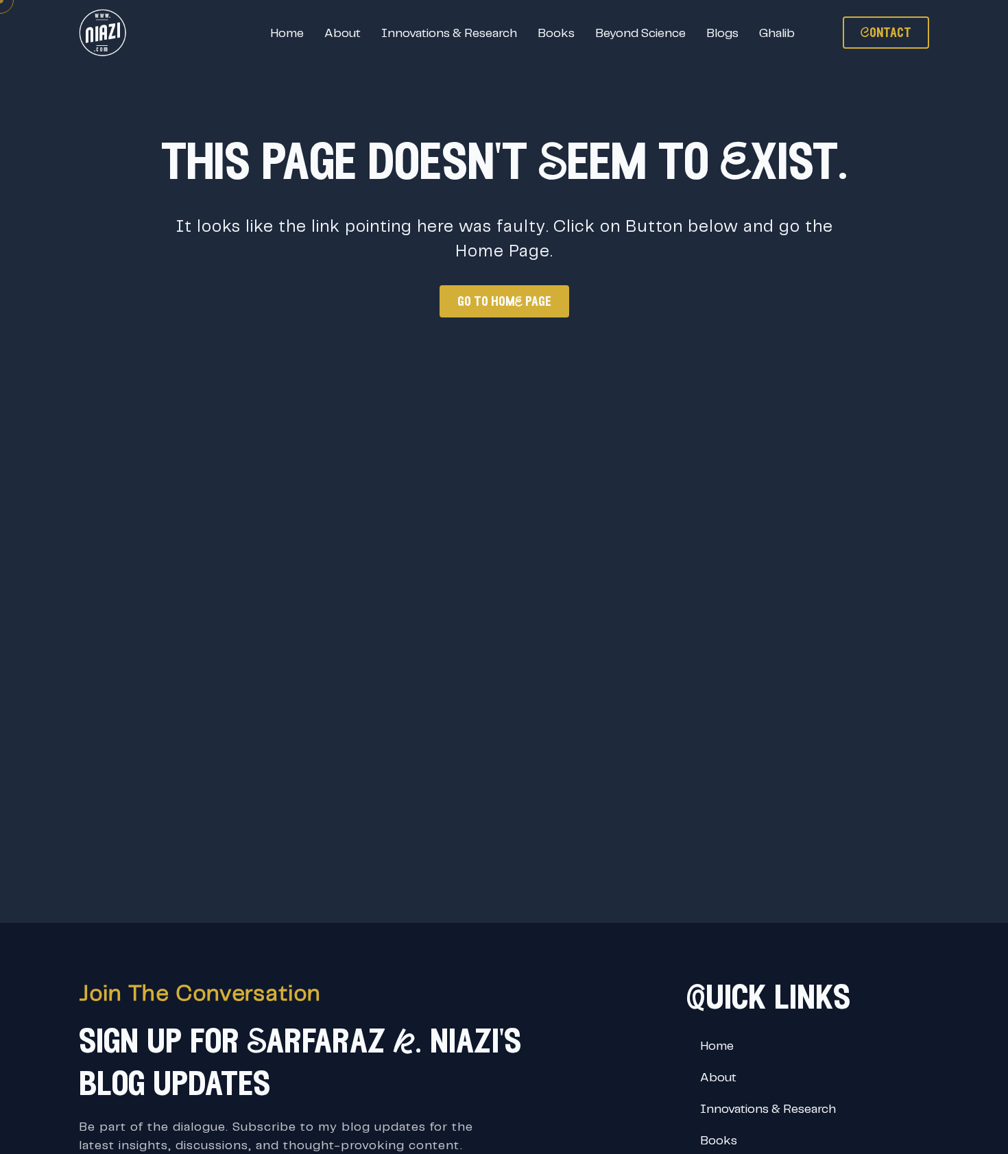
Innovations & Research (449, 32)
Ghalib (777, 32)
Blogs (722, 32)
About (342, 32)
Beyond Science (640, 32)
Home (287, 32)
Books (556, 32)
